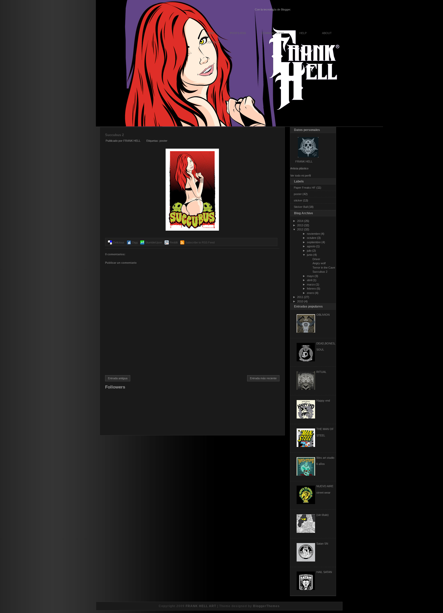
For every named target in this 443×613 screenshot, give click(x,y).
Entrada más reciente (263, 378)
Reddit (174, 242)
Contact (213, 42)
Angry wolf (319, 263)
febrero (311, 288)
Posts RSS (238, 33)
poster (163, 140)
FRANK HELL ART (201, 606)
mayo (310, 276)
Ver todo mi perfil (300, 175)
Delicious (118, 242)
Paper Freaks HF (305, 187)
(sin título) (322, 514)
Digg (135, 242)
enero (310, 292)
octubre (311, 237)
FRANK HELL (304, 161)
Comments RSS (272, 33)
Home (210, 33)
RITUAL (321, 371)
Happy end (323, 400)
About (327, 33)
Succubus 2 (114, 135)
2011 (300, 297)
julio (309, 250)
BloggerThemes (266, 606)
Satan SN (322, 543)
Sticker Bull (301, 206)
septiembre (314, 242)
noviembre (313, 233)
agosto (311, 246)
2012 (300, 229)
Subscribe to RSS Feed (200, 242)
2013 (300, 225)
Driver (316, 259)
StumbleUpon (153, 242)
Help (303, 33)
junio (310, 254)
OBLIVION (323, 314)
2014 (300, 220)
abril (309, 280)
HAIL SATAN (324, 572)
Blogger (285, 9)
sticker (298, 200)
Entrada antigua (117, 378)
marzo (311, 284)
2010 (300, 301)
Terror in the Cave (324, 267)
